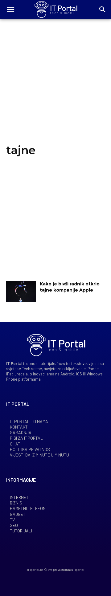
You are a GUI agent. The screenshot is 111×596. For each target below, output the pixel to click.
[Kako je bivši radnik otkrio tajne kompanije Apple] (21, 291)
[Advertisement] (55, 87)
